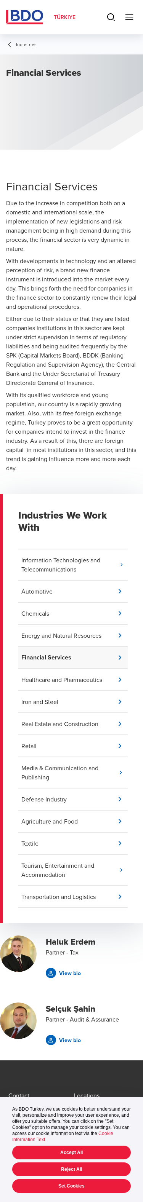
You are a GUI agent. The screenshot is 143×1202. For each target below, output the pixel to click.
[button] (74, 565)
